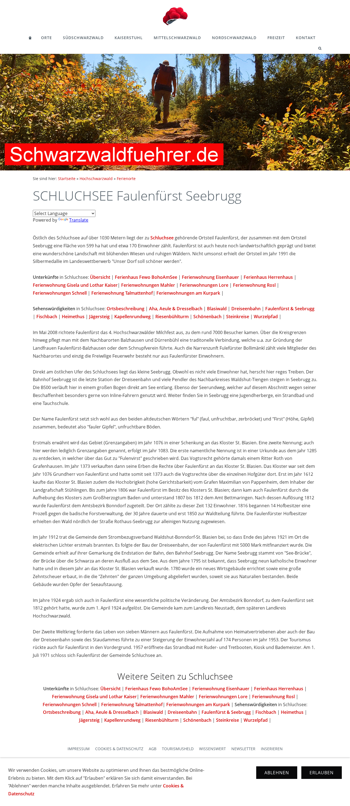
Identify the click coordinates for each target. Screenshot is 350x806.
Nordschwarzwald (234, 37)
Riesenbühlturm (172, 317)
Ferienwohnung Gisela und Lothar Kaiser (75, 285)
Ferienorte (126, 178)
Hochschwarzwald (96, 178)
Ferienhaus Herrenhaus (268, 277)
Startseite (66, 178)
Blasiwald (217, 309)
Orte (46, 37)
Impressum (79, 748)
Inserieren (272, 748)
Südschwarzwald (83, 37)
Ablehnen (276, 773)
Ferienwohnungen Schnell (60, 293)
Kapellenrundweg (132, 317)
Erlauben (322, 773)
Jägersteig (99, 317)
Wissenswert (212, 748)
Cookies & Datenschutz (119, 748)
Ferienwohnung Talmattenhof (122, 293)
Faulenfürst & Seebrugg (289, 309)
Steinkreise (237, 317)
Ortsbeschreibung (125, 309)
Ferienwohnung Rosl (254, 285)
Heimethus (73, 317)
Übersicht (100, 277)
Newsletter (243, 748)
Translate (78, 220)
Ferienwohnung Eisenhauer (211, 277)
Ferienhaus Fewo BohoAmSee (146, 277)
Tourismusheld (178, 748)
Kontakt (306, 37)
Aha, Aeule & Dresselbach (175, 309)
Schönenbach (207, 317)
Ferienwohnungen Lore (204, 285)
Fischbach (46, 317)
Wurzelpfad (266, 317)
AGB (152, 748)
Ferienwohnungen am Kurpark (188, 293)
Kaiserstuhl (129, 37)
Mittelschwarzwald (177, 37)
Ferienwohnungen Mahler (148, 285)
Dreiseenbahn (246, 309)
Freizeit (276, 37)
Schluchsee (162, 238)
